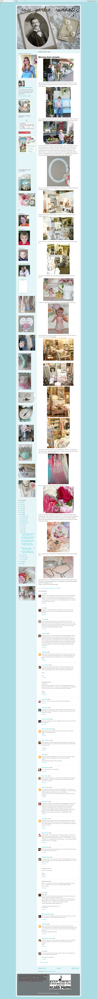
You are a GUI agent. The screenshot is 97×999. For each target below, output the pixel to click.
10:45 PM (44, 762)
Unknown (44, 924)
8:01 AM (44, 782)
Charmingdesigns (46, 914)
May (22, 530)
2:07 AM (44, 629)
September (24, 522)
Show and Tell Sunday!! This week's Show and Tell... (28, 534)
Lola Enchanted (46, 719)
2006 (21, 563)
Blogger (57, 993)
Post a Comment (44, 962)
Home (59, 968)
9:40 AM (44, 796)
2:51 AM (44, 863)
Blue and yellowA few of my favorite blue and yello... (27, 541)
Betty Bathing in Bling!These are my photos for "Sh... (28, 538)
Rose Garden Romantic (26, 87)
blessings (44, 652)
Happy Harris (45, 832)
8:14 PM (44, 735)
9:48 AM (44, 876)
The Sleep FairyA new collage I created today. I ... (27, 545)
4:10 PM (44, 828)
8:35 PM (44, 614)
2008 (21, 514)
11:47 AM (44, 933)
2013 (21, 504)
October (23, 520)
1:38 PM (44, 814)
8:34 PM (44, 603)
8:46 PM (44, 750)
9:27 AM (44, 677)
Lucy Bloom (45, 818)
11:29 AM (44, 694)
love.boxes (44, 699)
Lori (43, 593)
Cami (43, 951)
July (22, 526)
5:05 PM (44, 714)
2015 (21, 502)
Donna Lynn (45, 801)
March (23, 555)
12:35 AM (44, 771)
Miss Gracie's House (47, 938)
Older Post (75, 968)
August (23, 524)
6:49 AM (44, 909)
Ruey (43, 892)
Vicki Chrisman (45, 767)
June (22, 528)
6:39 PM (44, 842)
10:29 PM (44, 919)
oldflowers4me (45, 857)
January (23, 559)
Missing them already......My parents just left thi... (28, 548)
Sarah (43, 754)
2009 (21, 512)
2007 (21, 561)
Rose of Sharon (46, 740)
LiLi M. (43, 619)
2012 (21, 506)
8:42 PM (44, 852)
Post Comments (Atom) (50, 971)
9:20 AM (44, 660)
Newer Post (42, 968)
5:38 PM (44, 946)
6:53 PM (44, 724)
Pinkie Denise (45, 787)
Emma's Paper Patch (47, 729)
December (24, 516)
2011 (21, 508)
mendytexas (45, 707)
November (24, 518)
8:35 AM (44, 647)
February (23, 557)
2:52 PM (44, 703)
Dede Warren (45, 847)
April (22, 532)
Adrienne (44, 633)
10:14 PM (44, 888)
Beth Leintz (45, 775)
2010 (21, 510)
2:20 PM (44, 959)
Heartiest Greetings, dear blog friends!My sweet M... (28, 552)
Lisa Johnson (45, 665)
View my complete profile (25, 95)
